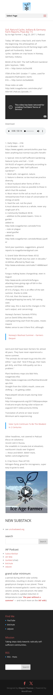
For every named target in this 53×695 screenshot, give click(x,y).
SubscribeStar (11, 553)
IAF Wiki (8, 557)
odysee (8, 566)
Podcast (41, 34)
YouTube (11, 620)
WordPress (26, 691)
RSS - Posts (12, 657)
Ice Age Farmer (15, 34)
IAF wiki (42, 600)
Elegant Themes (26, 688)
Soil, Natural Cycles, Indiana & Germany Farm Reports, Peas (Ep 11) (25, 30)
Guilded (9, 560)
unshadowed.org (16, 529)
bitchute (9, 563)
